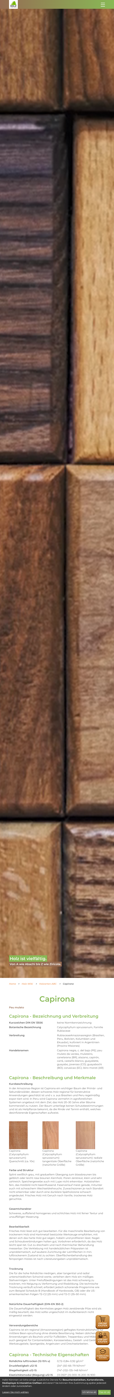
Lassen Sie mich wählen (15, 1392)
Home (12, 984)
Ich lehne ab (89, 1392)
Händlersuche (103, 1332)
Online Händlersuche (103, 1318)
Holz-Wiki (28, 984)
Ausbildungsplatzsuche (103, 1348)
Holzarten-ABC (48, 984)
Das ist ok (104, 1392)
